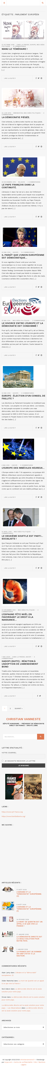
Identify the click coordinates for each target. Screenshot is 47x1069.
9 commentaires (19, 46)
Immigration (18, 113)
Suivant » (18, 708)
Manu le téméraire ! (14, 49)
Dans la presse (23, 44)
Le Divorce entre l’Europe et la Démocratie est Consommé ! (22, 324)
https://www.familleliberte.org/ (13, 816)
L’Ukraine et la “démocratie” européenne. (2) (29, 894)
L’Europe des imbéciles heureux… (23, 467)
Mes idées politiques (32, 113)
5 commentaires (26, 465)
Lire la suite (9, 78)
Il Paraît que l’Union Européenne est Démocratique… (23, 256)
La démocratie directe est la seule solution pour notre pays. (29, 939)
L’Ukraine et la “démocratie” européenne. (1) (29, 909)
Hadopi (28, 657)
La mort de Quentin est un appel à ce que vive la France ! (29, 924)
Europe (33, 44)
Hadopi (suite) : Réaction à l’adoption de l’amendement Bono (20, 664)
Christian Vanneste (23, 719)
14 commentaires (27, 252)
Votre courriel (9, 753)
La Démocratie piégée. (16, 117)
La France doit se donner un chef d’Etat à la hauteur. (29, 954)
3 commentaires (34, 182)
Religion (21, 182)
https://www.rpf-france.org (12, 812)
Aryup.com (8, 1062)
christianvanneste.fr (27, 1060)
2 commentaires (38, 320)
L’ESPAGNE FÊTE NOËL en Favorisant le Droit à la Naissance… (17, 617)
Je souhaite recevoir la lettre (19, 761)
